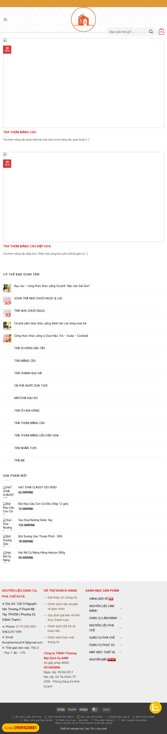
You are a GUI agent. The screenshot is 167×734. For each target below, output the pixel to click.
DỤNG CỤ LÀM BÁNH (103, 618)
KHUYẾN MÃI (98, 659)
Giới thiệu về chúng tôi (62, 597)
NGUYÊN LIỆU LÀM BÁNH (101, 608)
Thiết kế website (69, 728)
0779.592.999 (25, 626)
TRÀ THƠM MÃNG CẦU (19, 132)
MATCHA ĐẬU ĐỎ (26, 398)
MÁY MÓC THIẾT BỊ (102, 652)
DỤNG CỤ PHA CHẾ (102, 637)
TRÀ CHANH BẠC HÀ (28, 373)
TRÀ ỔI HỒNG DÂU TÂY (29, 348)
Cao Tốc (89, 728)
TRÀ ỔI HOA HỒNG (27, 410)
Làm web (101, 728)
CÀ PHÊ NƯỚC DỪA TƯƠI (30, 385)
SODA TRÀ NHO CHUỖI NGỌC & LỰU (38, 298)
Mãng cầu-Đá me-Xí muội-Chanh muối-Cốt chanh (83, 723)
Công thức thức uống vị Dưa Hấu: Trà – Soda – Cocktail (51, 336)
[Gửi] (151, 32)
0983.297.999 (12, 632)
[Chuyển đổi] (120, 608)
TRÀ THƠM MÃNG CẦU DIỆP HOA (27, 246)
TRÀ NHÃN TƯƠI (25, 448)
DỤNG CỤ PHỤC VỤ (101, 645)
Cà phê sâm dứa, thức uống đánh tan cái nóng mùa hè (50, 323)
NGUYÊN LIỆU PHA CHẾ (101, 628)
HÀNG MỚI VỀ (98, 599)
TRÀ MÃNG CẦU (25, 361)
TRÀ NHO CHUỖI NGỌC (29, 311)
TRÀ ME (19, 460)
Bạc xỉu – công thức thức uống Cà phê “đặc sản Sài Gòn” (52, 286)
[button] (5, 19)
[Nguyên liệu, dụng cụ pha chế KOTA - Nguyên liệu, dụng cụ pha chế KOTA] (83, 19)
